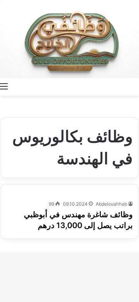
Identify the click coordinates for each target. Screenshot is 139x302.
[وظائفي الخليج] (69, 39)
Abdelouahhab (111, 204)
